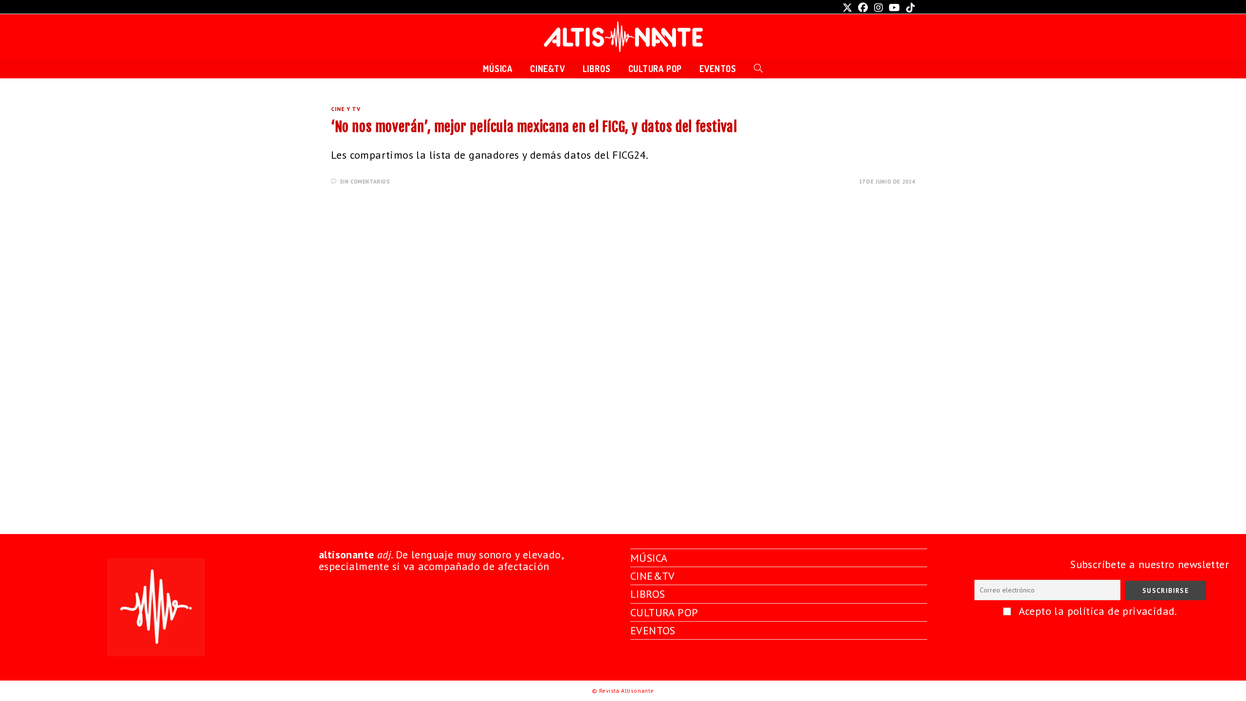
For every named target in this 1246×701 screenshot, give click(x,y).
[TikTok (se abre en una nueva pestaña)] (909, 8)
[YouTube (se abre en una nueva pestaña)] (894, 8)
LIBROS (647, 594)
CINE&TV (652, 576)
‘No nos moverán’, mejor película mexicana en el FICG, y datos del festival (534, 126)
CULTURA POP (664, 612)
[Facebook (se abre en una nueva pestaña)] (863, 8)
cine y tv (345, 108)
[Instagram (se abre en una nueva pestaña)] (878, 8)
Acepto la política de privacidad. (1098, 611)
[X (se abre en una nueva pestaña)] (847, 8)
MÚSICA (648, 558)
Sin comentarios (365, 181)
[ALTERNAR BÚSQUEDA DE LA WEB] (758, 68)
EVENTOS (653, 630)
